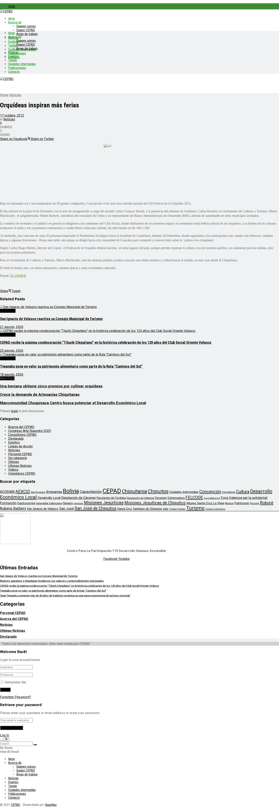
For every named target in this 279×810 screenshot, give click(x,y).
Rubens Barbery (13, 508)
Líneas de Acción (20, 446)
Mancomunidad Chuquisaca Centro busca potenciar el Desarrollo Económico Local (73, 403)
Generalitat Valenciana (49, 503)
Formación (8, 503)
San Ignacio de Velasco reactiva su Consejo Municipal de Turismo (51, 319)
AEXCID (22, 491)
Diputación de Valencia (140, 498)
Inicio (11, 18)
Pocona (254, 503)
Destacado (8, 311)
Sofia (165, 508)
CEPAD (112, 490)
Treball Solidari (177, 509)
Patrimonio (241, 503)
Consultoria (228, 492)
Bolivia (71, 491)
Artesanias (54, 492)
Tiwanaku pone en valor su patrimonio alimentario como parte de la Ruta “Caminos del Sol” (71, 366)
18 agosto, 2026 (11, 374)
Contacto (14, 72)
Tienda (12, 46)
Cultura (242, 491)
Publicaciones (17, 68)
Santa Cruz (124, 509)
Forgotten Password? (15, 697)
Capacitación (91, 491)
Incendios (78, 503)
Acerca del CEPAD (21, 427)
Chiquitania (134, 491)
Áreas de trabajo (27, 34)
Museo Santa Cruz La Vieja (205, 503)
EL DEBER (18, 275)
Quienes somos (26, 26)
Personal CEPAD (20, 454)
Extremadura (176, 498)
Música (229, 503)
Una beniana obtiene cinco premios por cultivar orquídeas (51, 386)
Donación (161, 498)
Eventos (13, 56)
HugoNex (51, 805)
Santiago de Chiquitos (147, 508)
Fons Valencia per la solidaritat (244, 498)
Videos (13, 470)
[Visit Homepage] (6, 11)
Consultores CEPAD (22, 435)
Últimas (13, 462)
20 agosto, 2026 (11, 351)
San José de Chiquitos (95, 508)
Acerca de (14, 22)
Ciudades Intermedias (22, 64)
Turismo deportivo (215, 509)
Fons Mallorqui (212, 498)
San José (66, 508)
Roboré (266, 502)
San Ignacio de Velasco (42, 509)
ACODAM (7, 492)
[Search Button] (35, 744)
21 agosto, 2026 (11, 327)
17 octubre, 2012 (12, 115)
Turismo (195, 508)
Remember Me (15, 682)
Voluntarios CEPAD (21, 473)
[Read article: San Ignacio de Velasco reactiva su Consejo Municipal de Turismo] (139, 307)
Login (11, 6)
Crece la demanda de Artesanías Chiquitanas (39, 394)
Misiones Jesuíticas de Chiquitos (155, 502)
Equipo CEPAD (25, 30)
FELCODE (194, 497)
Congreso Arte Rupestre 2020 (29, 431)
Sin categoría (17, 458)
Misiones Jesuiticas (104, 502)
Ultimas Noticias (20, 466)
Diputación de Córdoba (111, 498)
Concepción (210, 491)
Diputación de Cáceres (78, 498)
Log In (4, 735)
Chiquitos (158, 491)
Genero (68, 503)
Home (4, 95)
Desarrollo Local (49, 498)
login (14, 411)
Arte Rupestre (38, 492)
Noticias (13, 52)
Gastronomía (26, 503)
